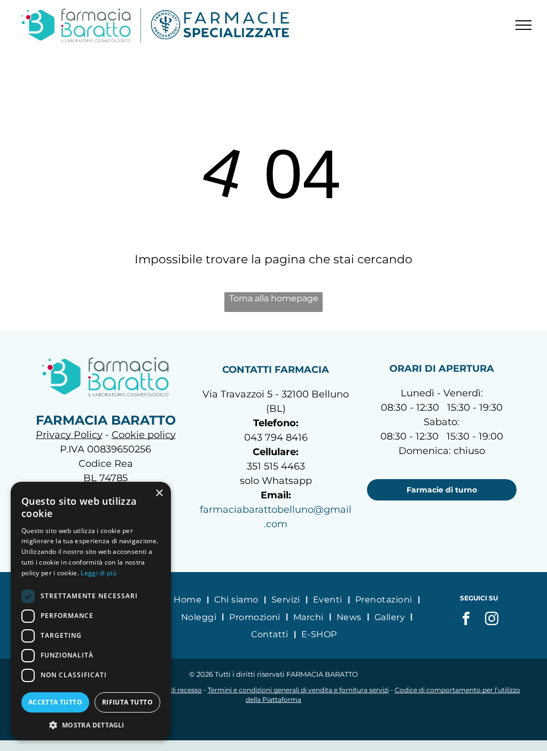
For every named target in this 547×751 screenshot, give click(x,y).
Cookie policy (144, 435)
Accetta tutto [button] (55, 702)
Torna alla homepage (273, 298)
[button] (90, 724)
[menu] (523, 25)
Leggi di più (98, 572)
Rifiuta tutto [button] (127, 702)
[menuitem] (188, 599)
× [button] (159, 493)
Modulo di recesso (173, 690)
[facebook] (466, 619)
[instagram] (492, 619)
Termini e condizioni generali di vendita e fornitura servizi (298, 690)
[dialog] (91, 611)
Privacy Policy (69, 435)
